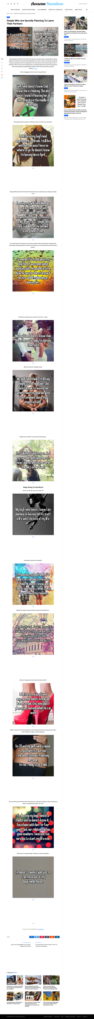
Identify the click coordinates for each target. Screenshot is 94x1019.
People (66, 115)
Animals (66, 36)
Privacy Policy (57, 1016)
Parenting (67, 62)
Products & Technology (56, 9)
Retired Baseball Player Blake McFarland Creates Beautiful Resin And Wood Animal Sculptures (33, 987)
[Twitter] (2, 65)
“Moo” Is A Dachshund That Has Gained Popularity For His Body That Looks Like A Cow (75, 33)
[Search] (86, 9)
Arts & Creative (15, 9)
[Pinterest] (2, 68)
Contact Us (85, 1016)
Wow (11, 13)
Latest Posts (69, 9)
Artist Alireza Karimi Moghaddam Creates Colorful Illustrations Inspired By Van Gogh (50, 1004)
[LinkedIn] (2, 78)
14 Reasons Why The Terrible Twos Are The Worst (75, 59)
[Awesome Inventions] (47, 3)
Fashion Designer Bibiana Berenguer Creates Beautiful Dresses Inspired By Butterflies (50, 987)
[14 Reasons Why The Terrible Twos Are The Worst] (75, 50)
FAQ (62, 1016)
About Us (79, 1016)
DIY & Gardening (42, 9)
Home (8, 13)
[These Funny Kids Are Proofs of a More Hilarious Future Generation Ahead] (75, 76)
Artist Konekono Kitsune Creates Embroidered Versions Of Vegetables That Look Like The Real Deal (32, 1004)
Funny (66, 88)
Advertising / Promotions (70, 1016)
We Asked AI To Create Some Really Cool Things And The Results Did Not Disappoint (15, 987)
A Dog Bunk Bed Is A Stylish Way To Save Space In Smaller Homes (15, 1003)
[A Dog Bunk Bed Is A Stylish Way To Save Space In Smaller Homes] (15, 996)
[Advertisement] (33, 180)
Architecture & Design (28, 9)
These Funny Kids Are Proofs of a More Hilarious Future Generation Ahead (75, 85)
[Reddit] (2, 75)
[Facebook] (2, 62)
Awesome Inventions (48, 1016)
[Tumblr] (2, 71)
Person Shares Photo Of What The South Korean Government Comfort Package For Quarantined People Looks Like (75, 111)
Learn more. (41, 929)
